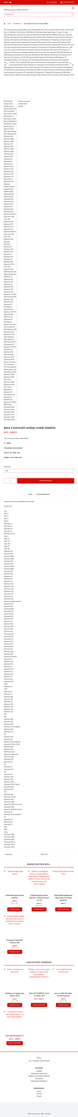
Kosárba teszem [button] (14, 909)
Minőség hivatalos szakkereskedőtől (16, 10)
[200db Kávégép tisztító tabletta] (14, 881)
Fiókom (39, 1096)
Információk (39, 1078)
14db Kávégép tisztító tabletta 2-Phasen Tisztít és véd (39, 897)
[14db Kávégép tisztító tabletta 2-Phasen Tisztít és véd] (39, 881)
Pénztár (39, 1094)
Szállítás (39, 1071)
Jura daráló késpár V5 (14, 1036)
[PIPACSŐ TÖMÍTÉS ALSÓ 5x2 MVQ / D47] (39, 979)
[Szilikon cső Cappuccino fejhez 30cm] (14, 979)
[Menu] (73, 8)
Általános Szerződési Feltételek (39, 1076)
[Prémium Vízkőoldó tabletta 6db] (14, 926)
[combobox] (37, 14)
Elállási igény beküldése (39, 1081)
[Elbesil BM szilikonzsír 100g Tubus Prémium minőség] (63, 881)
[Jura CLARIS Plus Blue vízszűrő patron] (63, 979)
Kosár (39, 1091)
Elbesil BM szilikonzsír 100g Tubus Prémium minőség (63, 897)
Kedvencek (53, 2)
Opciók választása (63, 909)
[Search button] (72, 14)
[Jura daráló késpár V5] (14, 1021)
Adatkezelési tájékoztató (39, 1073)
